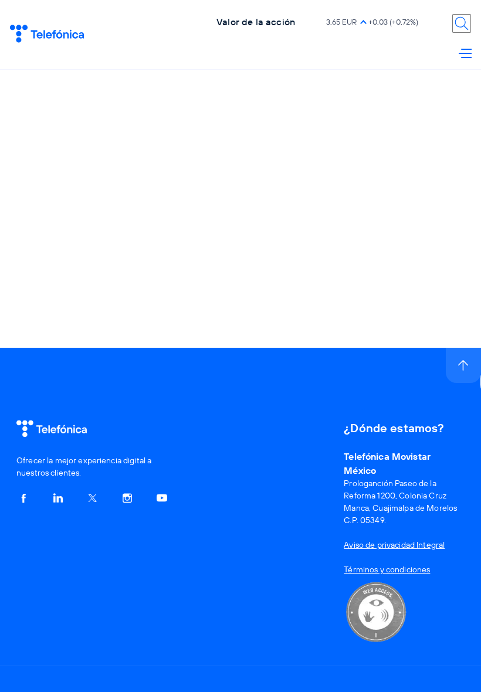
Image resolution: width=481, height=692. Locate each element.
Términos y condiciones (387, 569)
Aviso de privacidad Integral (394, 545)
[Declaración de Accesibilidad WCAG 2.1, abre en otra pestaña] (376, 647)
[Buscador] (461, 23)
